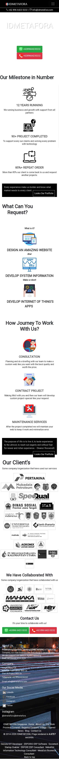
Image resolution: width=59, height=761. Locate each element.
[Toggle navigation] (53, 4)
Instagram (10, 701)
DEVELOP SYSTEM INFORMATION (29, 276)
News (20, 731)
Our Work (50, 724)
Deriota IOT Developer (11, 744)
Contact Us (36, 731)
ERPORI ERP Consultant (32, 747)
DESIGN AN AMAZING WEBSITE (29, 250)
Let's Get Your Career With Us (14, 670)
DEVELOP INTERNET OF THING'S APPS (30, 304)
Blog (27, 731)
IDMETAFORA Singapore (15, 724)
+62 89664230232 (20, 677)
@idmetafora (8, 716)
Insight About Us (9, 668)
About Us (40, 724)
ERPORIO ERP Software (35, 744)
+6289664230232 (32, 49)
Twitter (9, 705)
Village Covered (47, 727)
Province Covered (11, 727)
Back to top (29, 757)
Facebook (10, 697)
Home (31, 724)
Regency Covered (30, 727)
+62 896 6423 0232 (18, 10)
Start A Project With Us (12, 673)
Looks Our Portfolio (43, 193)
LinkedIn (10, 692)
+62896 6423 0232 (18, 630)
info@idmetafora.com (42, 10)
